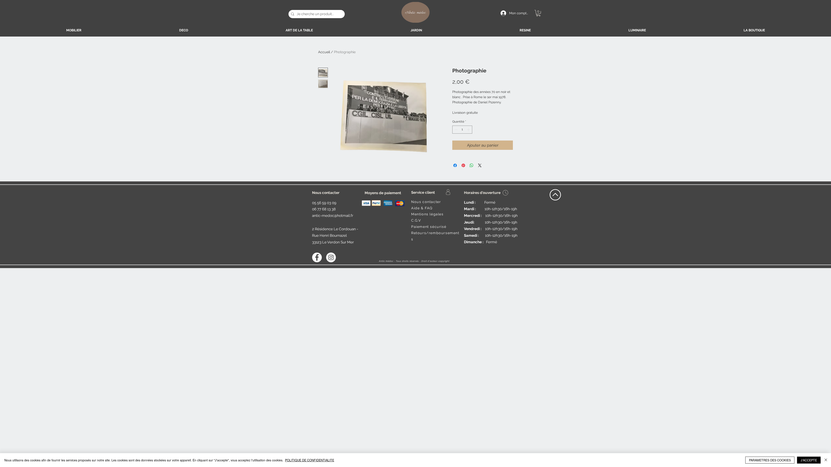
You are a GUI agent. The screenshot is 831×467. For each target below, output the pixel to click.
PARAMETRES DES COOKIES (770, 460)
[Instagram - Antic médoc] (331, 257)
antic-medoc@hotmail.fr (332, 215)
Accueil (324, 52)
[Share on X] (479, 165)
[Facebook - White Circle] (317, 257)
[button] (538, 13)
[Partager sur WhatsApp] (471, 165)
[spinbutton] (462, 129)
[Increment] (469, 129)
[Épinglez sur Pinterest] (463, 165)
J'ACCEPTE (809, 460)
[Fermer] (825, 460)
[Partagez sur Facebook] (455, 165)
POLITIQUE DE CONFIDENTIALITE (309, 460)
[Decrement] (455, 129)
